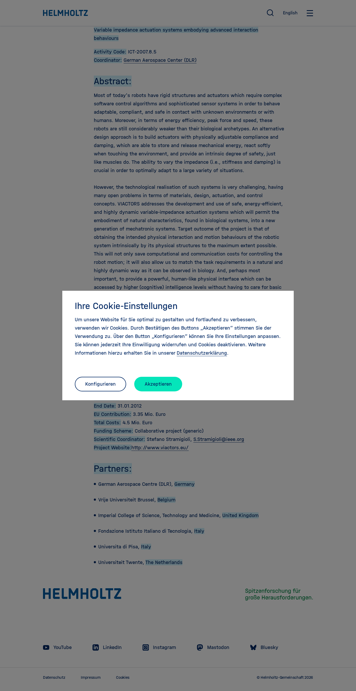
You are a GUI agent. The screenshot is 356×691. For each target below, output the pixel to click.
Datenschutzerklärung (202, 353)
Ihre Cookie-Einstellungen (126, 305)
